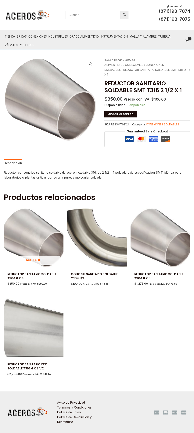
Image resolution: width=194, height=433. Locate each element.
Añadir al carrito (121, 114)
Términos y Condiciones (74, 407)
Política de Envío (69, 412)
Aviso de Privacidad (71, 402)
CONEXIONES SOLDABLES (162, 124)
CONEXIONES (134, 65)
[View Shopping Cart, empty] (186, 41)
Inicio (107, 60)
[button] (90, 64)
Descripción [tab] (13, 163)
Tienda (117, 60)
